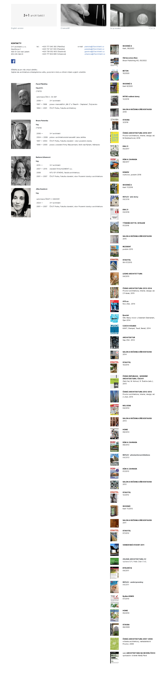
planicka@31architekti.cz (94, 47)
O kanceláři (65, 28)
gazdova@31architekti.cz (95, 52)
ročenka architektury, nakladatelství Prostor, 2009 (138, 641)
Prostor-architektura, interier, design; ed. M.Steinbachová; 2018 (139, 135)
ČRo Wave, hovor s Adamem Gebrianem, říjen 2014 (139, 317)
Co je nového (115, 28)
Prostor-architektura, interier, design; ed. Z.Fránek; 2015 (139, 290)
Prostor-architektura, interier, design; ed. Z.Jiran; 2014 (139, 394)
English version (17, 28)
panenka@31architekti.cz (94, 49)
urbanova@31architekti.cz (95, 54)
